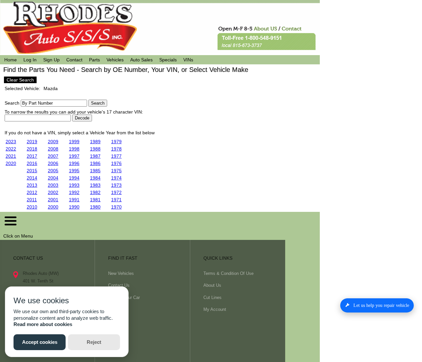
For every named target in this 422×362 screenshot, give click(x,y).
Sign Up (51, 59)
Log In (30, 59)
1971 (116, 199)
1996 (74, 163)
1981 (95, 199)
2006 (53, 163)
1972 (116, 192)
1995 (74, 170)
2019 (32, 141)
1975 (116, 170)
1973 (116, 185)
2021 (11, 156)
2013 (32, 185)
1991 (74, 199)
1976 (116, 163)
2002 (53, 192)
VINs (188, 59)
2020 (11, 163)
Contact (74, 59)
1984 (95, 178)
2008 (53, 148)
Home (10, 59)
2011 (32, 199)
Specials (168, 59)
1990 (74, 207)
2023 (11, 141)
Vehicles (115, 59)
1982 (95, 192)
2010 (32, 207)
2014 (32, 178)
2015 (32, 170)
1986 (95, 163)
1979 (116, 141)
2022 (11, 148)
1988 (95, 148)
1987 (95, 156)
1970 (116, 207)
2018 (32, 148)
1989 (95, 141)
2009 (53, 141)
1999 (74, 141)
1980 (95, 207)
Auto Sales (141, 59)
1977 (116, 156)
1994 (74, 178)
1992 (74, 192)
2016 (32, 163)
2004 (53, 178)
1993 (74, 185)
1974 (116, 178)
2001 (53, 199)
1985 (95, 170)
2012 (32, 192)
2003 (53, 185)
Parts (94, 59)
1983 (95, 185)
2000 (53, 207)
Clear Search (20, 79)
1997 (74, 156)
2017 (32, 156)
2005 (53, 170)
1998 (74, 148)
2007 (53, 156)
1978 (116, 148)
